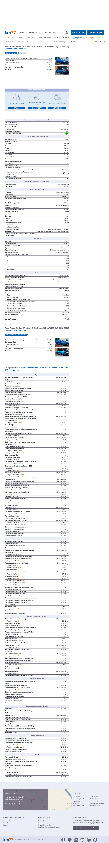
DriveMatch (6, 823)
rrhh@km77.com (95, 805)
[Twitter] (70, 839)
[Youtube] (82, 839)
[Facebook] (63, 839)
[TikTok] (95, 839)
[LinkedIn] (76, 839)
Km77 (10, 32)
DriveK (5, 825)
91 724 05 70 (19, 802)
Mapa (21, 799)
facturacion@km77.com (97, 801)
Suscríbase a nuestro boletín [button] (86, 828)
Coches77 (6, 821)
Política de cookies (44, 821)
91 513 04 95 (16, 804)
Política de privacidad (44, 825)
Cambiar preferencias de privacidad (49, 827)
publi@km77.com (78, 805)
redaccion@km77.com (80, 799)
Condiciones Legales (44, 823)
